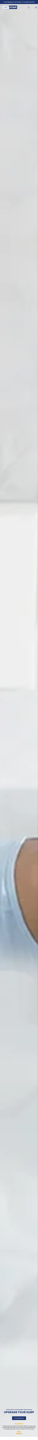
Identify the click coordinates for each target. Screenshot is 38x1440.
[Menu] (36, 7)
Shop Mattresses (19, 1418)
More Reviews (19, 1432)
